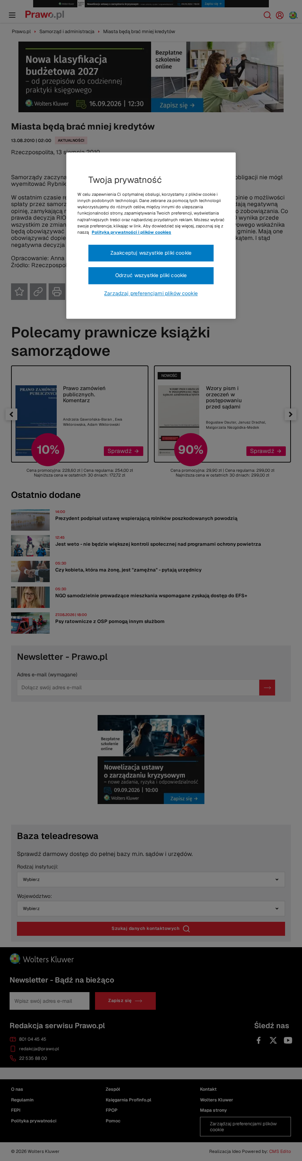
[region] (151, 236)
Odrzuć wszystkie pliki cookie (151, 275)
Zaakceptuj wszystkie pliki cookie (151, 252)
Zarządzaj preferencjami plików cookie (151, 293)
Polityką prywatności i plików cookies (131, 232)
